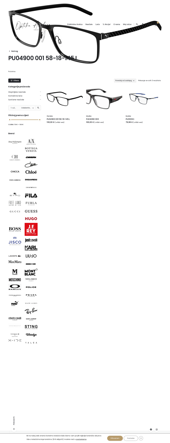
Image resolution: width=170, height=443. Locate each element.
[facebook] (151, 429)
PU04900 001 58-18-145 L (58, 119)
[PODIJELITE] (14, 429)
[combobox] (125, 80)
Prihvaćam (115, 438)
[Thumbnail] (31, 24)
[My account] (143, 24)
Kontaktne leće (15, 96)
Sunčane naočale (16, 99)
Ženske (50, 116)
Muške (88, 116)
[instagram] (156, 429)
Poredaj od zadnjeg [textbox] (123, 80)
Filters (16, 80)
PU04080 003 (92, 119)
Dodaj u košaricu (55, 124)
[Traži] (38, 107)
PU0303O (130, 119)
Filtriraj (37, 126)
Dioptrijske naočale (17, 92)
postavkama (81, 439)
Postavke (130, 438)
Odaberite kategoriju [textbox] (26, 108)
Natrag (14, 51)
